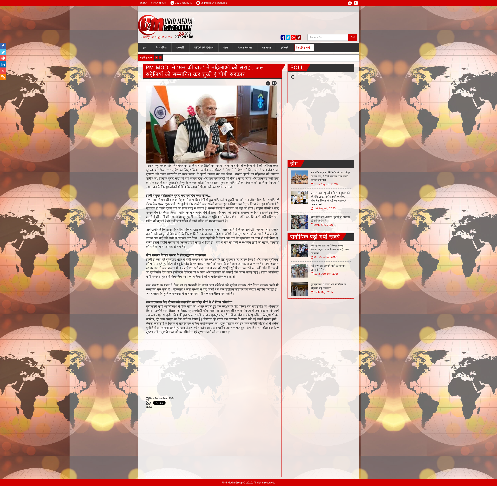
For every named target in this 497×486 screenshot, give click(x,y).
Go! (353, 37)
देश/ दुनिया (161, 47)
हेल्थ (225, 47)
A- (350, 3)
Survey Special (159, 2)
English (143, 2)
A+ (356, 3)
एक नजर (266, 47)
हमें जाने (284, 47)
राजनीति (180, 47)
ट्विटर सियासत (245, 47)
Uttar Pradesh (204, 47)
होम (144, 47)
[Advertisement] (212, 364)
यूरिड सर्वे (304, 47)
